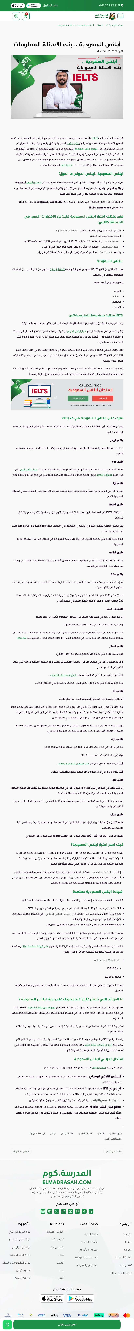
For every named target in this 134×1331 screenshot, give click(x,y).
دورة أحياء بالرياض (21, 1247)
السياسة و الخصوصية (86, 1257)
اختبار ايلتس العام (29, 469)
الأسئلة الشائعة (89, 1242)
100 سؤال (22, 637)
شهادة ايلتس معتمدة (85, 148)
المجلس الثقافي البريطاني (58, 913)
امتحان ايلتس (67, 1133)
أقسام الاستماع (112, 241)
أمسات (60, 1263)
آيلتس (60, 1278)
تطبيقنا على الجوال (121, 1273)
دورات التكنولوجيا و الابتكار (16, 1263)
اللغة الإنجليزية (57, 269)
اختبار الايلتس (115, 1133)
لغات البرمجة (57, 1247)
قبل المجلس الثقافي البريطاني (74, 763)
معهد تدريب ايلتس (113, 1138)
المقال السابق (22, 1151)
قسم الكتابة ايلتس (109, 246)
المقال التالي (112, 1151)
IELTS (95, 137)
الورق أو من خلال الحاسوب (63, 674)
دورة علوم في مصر (19, 1239)
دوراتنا (128, 1242)
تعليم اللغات (57, 1239)
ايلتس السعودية (37, 1133)
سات (61, 1270)
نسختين (37, 182)
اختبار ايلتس (73, 143)
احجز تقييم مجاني (67, 1324)
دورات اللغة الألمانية (19, 1255)
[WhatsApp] (7, 1324)
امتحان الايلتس (85, 1133)
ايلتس (29, 182)
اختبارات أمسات (22, 1278)
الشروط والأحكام (88, 1250)
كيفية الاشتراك (123, 1257)
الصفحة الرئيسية (116, 25)
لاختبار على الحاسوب (101, 872)
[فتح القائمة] (120, 16)
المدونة (128, 1250)
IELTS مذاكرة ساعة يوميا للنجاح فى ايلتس (96, 315)
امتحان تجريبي (99, 1067)
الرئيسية (127, 1234)
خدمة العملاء (91, 1234)
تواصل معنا (125, 1265)
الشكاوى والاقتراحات (87, 1265)
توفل (61, 1255)
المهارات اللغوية (104, 474)
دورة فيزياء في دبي (19, 1232)
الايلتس (100, 1133)
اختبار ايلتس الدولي (76, 331)
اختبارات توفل (23, 1270)
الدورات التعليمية (55, 1232)
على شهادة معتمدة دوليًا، (35, 946)
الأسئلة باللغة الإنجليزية (66, 230)
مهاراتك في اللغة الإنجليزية (41, 1007)
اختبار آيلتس (66, 164)
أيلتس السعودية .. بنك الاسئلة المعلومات (74, 25)
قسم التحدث (106, 252)
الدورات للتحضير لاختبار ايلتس (98, 1044)
